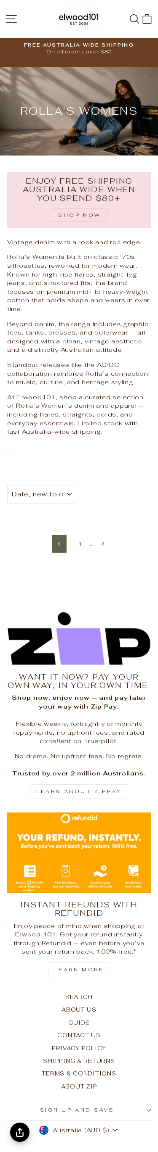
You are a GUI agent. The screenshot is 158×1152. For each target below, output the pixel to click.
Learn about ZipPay (79, 791)
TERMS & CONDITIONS (79, 1073)
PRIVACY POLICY (79, 1048)
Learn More (79, 969)
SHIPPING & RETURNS (79, 1061)
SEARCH (79, 997)
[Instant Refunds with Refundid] (79, 852)
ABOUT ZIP (79, 1086)
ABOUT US (79, 1009)
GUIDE (79, 1022)
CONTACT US (78, 1035)
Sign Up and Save (77, 1110)
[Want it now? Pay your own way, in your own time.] (79, 638)
